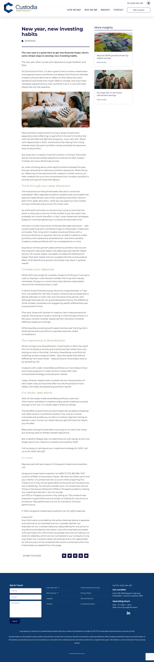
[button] (64, 556)
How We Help (74, 9)
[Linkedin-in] (128, 613)
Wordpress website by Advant (77, 653)
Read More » (102, 62)
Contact (118, 9)
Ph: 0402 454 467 (135, 3)
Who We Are (90, 9)
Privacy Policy (86, 593)
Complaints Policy (88, 604)
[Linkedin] (148, 3)
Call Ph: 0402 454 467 (122, 585)
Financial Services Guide (90, 588)
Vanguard (29, 458)
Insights (105, 9)
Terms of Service (87, 598)
